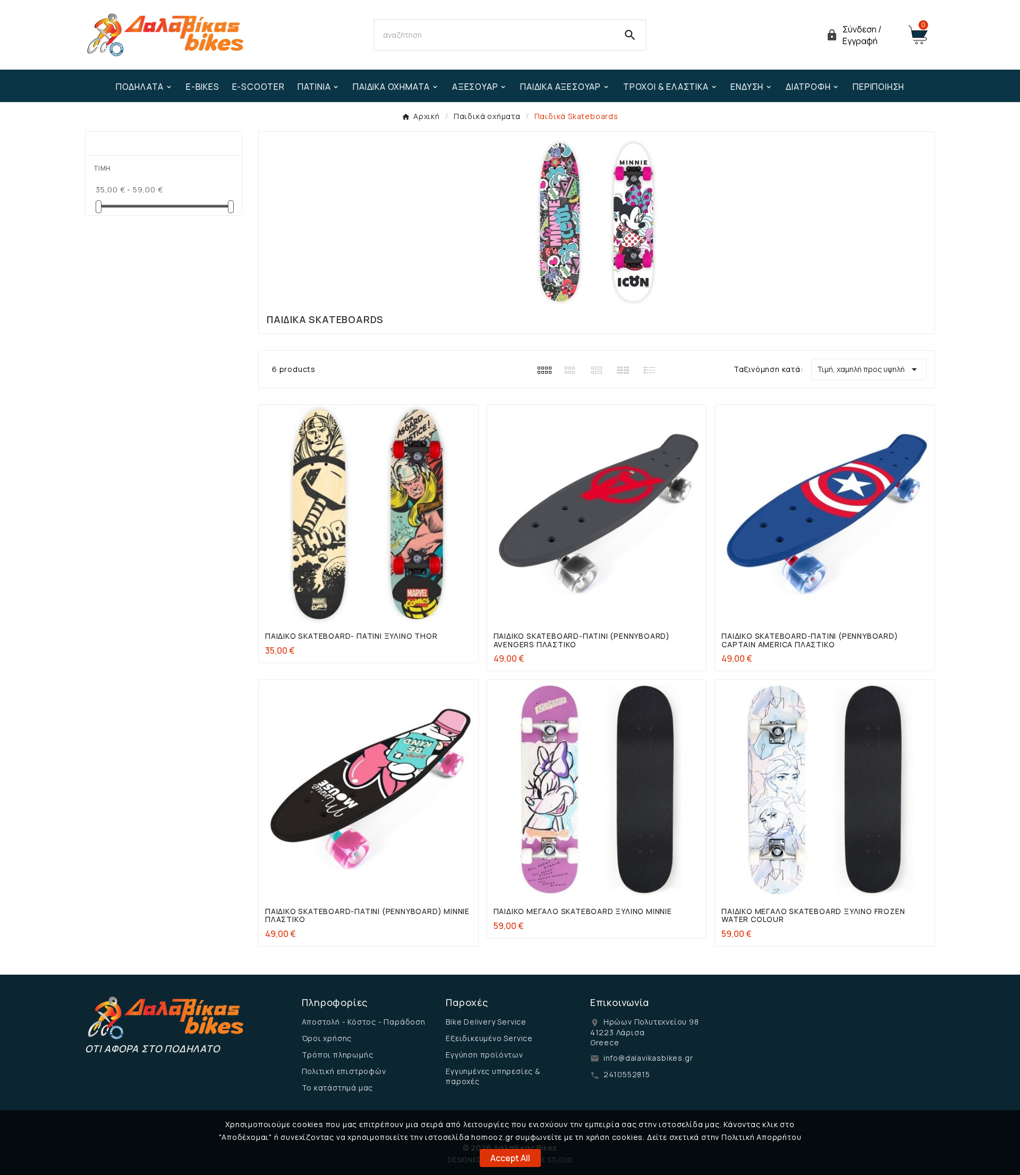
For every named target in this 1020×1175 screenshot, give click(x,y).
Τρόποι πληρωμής (337, 1055)
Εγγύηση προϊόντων (484, 1055)
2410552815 (627, 1074)
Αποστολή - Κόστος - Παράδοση (364, 1022)
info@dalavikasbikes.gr (648, 1058)
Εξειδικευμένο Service (489, 1038)
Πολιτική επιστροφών (344, 1071)
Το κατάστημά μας (337, 1088)
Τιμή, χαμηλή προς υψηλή (869, 369)
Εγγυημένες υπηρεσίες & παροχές (493, 1076)
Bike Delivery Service (486, 1022)
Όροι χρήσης (327, 1038)
